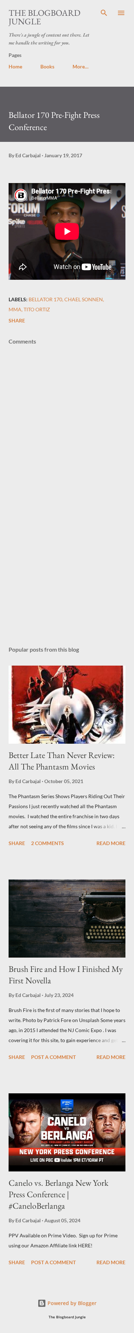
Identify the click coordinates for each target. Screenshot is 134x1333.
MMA (15, 309)
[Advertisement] (67, 578)
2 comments (47, 843)
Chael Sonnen (83, 299)
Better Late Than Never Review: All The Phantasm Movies (62, 760)
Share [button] (17, 320)
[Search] (104, 13)
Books (47, 66)
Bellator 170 (45, 299)
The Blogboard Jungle (44, 17)
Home (15, 66)
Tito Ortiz (37, 309)
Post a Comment (53, 1057)
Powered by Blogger (71, 1303)
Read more (110, 843)
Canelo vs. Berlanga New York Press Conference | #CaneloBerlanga (58, 1194)
